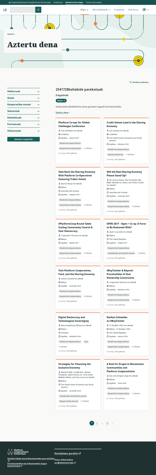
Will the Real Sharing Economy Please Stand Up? (124, 173)
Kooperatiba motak (19, 104)
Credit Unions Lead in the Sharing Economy (126, 124)
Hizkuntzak (14, 131)
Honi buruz (133, 9)
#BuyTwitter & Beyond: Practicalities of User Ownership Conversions (120, 274)
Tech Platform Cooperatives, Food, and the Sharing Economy (76, 272)
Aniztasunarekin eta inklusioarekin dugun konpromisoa (27, 465)
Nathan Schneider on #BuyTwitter (117, 319)
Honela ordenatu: (140, 82)
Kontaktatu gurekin (66, 453)
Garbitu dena (62, 112)
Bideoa (62, 100)
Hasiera (10, 34)
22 (107, 423)
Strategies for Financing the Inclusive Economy (74, 366)
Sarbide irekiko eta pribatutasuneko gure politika (30, 459)
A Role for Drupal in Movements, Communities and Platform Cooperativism (125, 367)
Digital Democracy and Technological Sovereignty (73, 319)
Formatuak (14, 124)
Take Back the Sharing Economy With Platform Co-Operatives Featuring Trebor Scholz (76, 175)
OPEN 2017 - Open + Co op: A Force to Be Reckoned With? (126, 225)
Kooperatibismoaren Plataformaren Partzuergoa (31, 2)
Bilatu (83, 9)
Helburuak (13, 91)
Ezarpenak (119, 9)
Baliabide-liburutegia (74, 2)
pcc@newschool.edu (63, 462)
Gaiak (10, 98)
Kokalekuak (14, 117)
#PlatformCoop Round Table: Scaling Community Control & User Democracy (75, 227)
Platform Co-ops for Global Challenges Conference (74, 124)
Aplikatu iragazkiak (23, 139)
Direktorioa (58, 2)
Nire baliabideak (100, 9)
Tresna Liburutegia (93, 2)
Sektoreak (13, 111)
